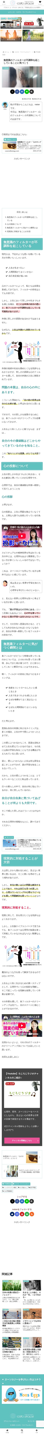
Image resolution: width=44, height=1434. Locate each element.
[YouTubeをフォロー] (22, 1214)
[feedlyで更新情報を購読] (27, 1214)
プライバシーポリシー (11, 1421)
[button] (31, 91)
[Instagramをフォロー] (17, 1214)
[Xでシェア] (12, 91)
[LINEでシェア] (27, 91)
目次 (19, 212)
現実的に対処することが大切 (18, 231)
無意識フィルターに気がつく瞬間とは (22, 228)
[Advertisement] (22, 183)
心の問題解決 (8, 1191)
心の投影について (14, 224)
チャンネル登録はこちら (22, 1140)
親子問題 (33, 1187)
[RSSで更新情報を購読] (32, 1214)
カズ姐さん (23, 1187)
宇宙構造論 (7, 1184)
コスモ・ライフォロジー (22, 1184)
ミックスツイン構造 (10, 1187)
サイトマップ (32, 1421)
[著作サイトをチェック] (12, 1214)
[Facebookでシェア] (17, 91)
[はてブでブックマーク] (22, 91)
